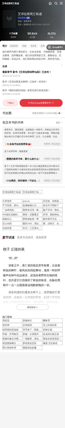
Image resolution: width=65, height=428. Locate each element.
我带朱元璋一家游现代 (34, 210)
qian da (26, 201)
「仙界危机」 (9, 210)
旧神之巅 (47, 329)
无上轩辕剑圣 (50, 325)
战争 (43, 46)
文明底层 (27, 325)
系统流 (6, 320)
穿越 (24, 46)
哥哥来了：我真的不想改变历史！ (40, 329)
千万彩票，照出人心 (13, 205)
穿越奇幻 (27, 320)
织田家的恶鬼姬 (10, 329)
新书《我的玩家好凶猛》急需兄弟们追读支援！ (26, 90)
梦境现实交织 (29, 343)
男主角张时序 (9, 347)
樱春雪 (46, 320)
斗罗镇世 (7, 201)
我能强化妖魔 (29, 347)
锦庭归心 (7, 219)
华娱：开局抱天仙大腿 (14, 334)
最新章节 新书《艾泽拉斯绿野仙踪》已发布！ (26, 72)
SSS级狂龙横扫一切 (12, 214)
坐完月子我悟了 (51, 205)
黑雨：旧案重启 (31, 214)
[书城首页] (50, 3)
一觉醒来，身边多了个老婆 (36, 338)
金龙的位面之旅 (51, 334)
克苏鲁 (33, 46)
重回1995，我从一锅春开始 (36, 223)
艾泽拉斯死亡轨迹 (12, 192)
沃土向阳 (7, 223)
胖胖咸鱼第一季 (31, 219)
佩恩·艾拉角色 (50, 343)
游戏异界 (27, 21)
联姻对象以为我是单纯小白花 (17, 338)
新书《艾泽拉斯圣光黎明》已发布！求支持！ (25, 81)
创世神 (6, 325)
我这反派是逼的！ (52, 338)
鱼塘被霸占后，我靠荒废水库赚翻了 (41, 205)
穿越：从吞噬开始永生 (34, 334)
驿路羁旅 (22, 18)
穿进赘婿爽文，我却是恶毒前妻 (18, 343)
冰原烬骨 (7, 228)
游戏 (20, 21)
